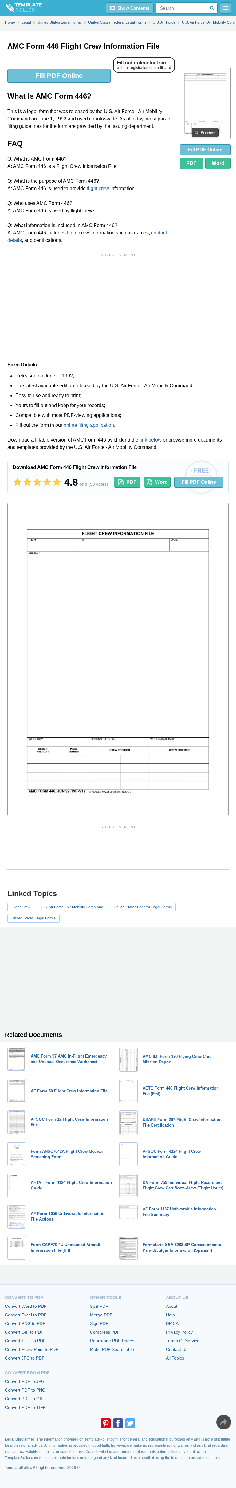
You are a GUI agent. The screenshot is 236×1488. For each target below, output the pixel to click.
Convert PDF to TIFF (25, 1407)
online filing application (89, 425)
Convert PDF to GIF (24, 1398)
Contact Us (176, 1349)
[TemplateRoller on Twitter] (130, 1423)
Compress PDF (105, 1332)
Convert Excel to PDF (26, 1314)
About (171, 1306)
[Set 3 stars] (37, 482)
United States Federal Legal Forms (143, 907)
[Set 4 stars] (47, 482)
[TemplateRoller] (21, 8)
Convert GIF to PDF (24, 1332)
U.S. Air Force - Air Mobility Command (72, 907)
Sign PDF (99, 1323)
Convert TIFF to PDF (25, 1340)
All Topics (175, 1358)
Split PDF (99, 1306)
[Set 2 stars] (27, 482)
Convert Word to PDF (26, 1306)
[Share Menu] (223, 1422)
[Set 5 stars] (57, 482)
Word (218, 163)
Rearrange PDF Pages (112, 1340)
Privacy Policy (179, 1332)
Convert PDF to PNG (25, 1390)
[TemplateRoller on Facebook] (118, 1423)
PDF (191, 163)
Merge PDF (101, 1314)
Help (170, 1314)
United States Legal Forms (33, 918)
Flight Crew (20, 907)
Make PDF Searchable (112, 1349)
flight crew (98, 188)
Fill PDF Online (59, 75)
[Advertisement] (118, 301)
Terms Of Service (182, 1340)
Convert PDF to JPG (25, 1381)
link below (151, 439)
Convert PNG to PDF (25, 1323)
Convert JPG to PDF (25, 1358)
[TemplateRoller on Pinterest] (106, 1423)
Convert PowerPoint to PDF (31, 1349)
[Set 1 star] (17, 482)
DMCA (172, 1323)
